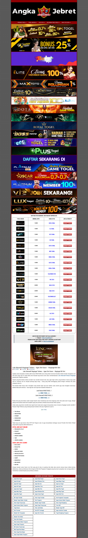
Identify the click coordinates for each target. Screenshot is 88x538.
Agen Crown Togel (39, 494)
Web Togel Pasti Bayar (19, 529)
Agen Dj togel (17, 481)
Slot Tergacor (38, 500)
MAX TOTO (51, 290)
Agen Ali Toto (59, 486)
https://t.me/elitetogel (47, 338)
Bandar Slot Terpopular (19, 513)
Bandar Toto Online (18, 516)
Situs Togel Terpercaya (19, 502)
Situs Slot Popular (18, 519)
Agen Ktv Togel (17, 483)
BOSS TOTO (52, 285)
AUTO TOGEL (52, 245)
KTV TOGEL (52, 234)
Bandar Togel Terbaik (40, 502)
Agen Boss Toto (39, 486)
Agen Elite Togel (18, 494)
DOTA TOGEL (52, 223)
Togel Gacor (17, 508)
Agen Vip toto (38, 483)
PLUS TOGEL (52, 330)
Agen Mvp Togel (18, 491)
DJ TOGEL (52, 228)
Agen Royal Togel (39, 478)
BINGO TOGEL (52, 324)
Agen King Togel (60, 491)
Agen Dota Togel (18, 478)
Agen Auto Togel (18, 489)
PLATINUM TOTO (52, 274)
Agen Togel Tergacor (19, 524)
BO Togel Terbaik (18, 497)
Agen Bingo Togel (60, 481)
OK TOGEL (52, 240)
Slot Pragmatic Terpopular (62, 497)
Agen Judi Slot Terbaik (61, 510)
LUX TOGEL (52, 319)
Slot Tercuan (17, 510)
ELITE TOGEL (52, 262)
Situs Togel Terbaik (39, 497)
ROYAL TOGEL (52, 268)
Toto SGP (58, 505)
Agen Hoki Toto (60, 494)
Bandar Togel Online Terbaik (20, 500)
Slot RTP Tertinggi (39, 510)
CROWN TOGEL (51, 302)
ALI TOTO (52, 313)
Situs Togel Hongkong (61, 502)
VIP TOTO (52, 279)
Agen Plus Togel (60, 489)
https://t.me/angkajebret (48, 341)
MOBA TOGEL (52, 257)
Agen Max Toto (38, 489)
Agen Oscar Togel (60, 478)
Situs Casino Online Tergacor (21, 522)
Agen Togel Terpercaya (40, 505)
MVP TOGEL (52, 251)
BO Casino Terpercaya (19, 527)
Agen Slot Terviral (39, 513)
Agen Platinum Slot (39, 491)
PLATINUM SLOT (52, 296)
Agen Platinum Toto (39, 481)
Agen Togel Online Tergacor (20, 534)
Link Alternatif (31, 369)
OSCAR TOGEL (52, 307)
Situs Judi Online (39, 508)
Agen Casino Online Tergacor (21, 505)
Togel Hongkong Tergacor (62, 513)
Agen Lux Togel (59, 483)
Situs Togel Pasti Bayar (19, 532)
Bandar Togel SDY (60, 508)
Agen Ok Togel (17, 486)
